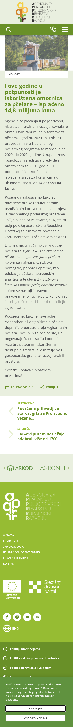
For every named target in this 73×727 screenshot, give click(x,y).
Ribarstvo (10, 541)
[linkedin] (37, 617)
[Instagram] (17, 617)
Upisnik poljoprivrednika (21, 552)
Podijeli (52, 387)
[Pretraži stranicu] (8, 29)
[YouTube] (27, 617)
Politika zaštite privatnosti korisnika (34, 658)
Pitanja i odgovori (16, 558)
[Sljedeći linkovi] (68, 468)
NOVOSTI (14, 74)
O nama (8, 535)
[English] (53, 29)
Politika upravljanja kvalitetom (31, 667)
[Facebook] (7, 617)
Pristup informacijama (25, 649)
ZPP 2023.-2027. (13, 546)
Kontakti (9, 563)
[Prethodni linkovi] (4, 468)
